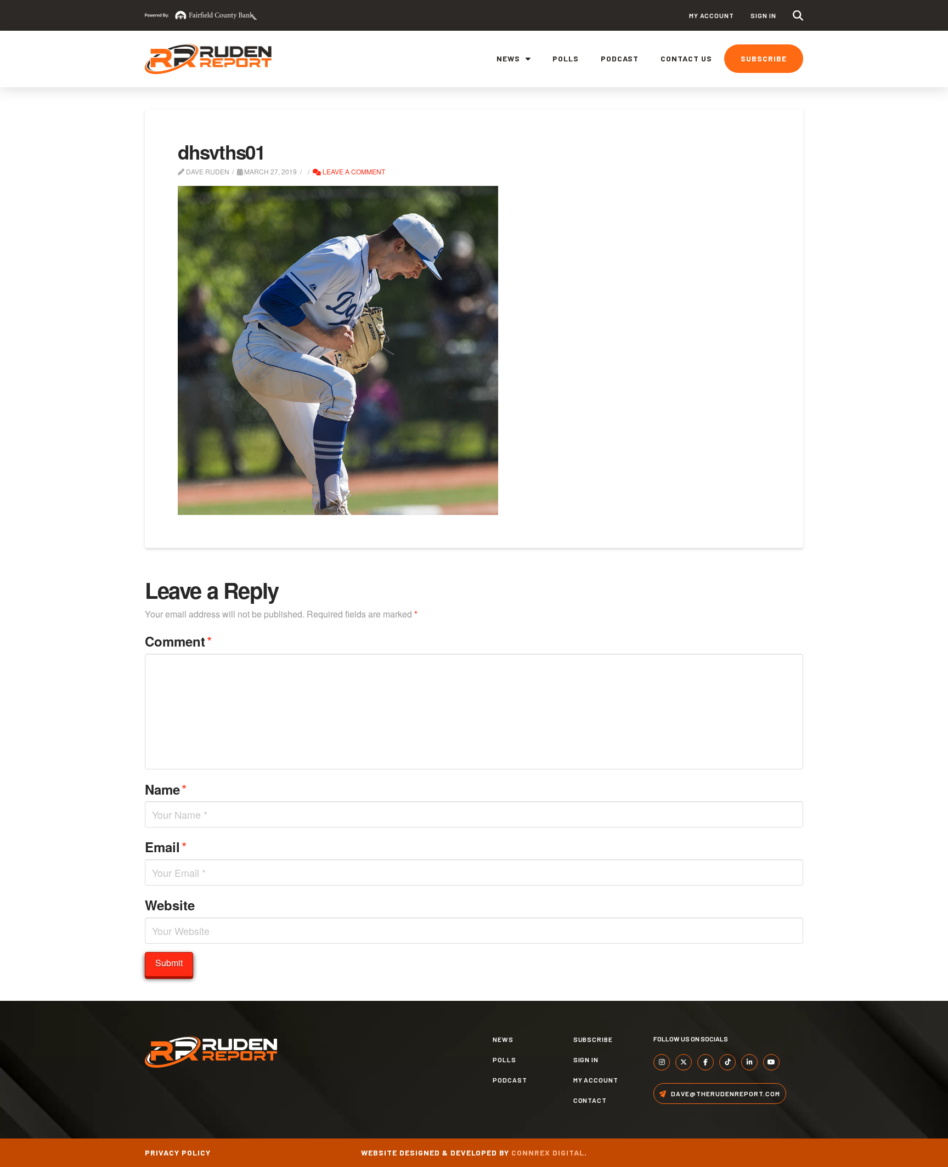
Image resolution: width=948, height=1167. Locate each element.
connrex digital (547, 1152)
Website (170, 905)
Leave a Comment (353, 171)
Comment (178, 640)
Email (166, 846)
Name (166, 788)
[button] (798, 15)
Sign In (763, 15)
